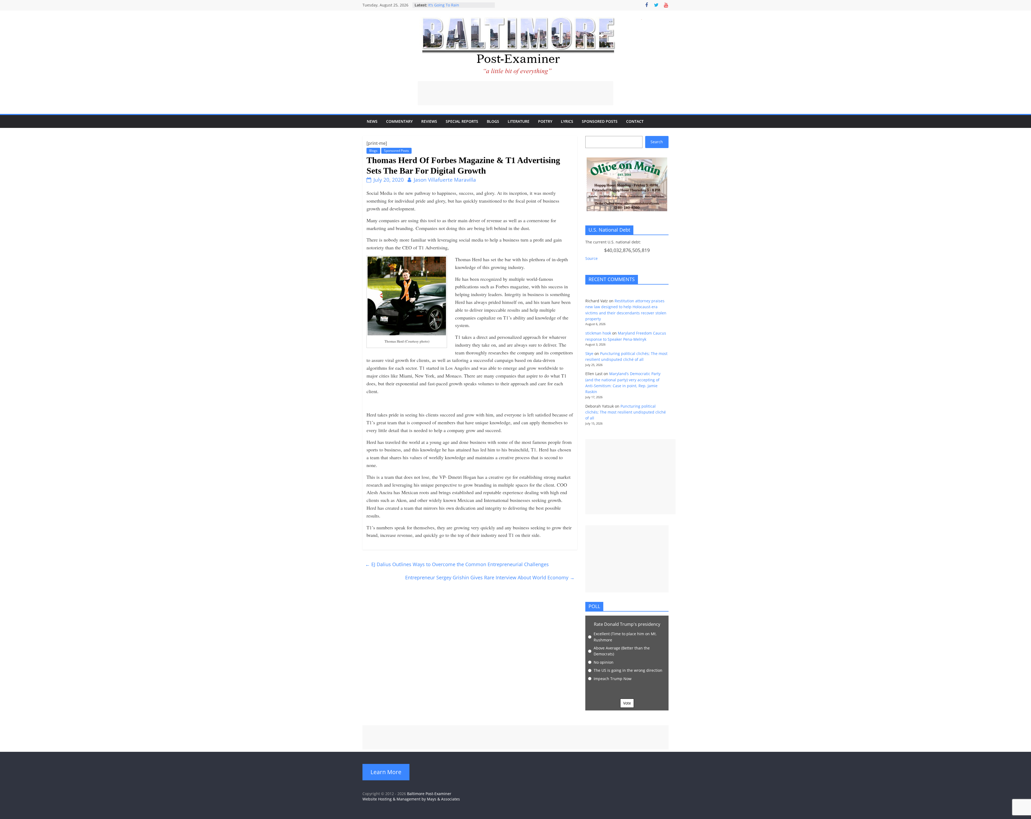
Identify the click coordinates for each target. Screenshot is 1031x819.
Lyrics (567, 121)
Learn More (386, 772)
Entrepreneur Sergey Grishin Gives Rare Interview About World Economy (490, 577)
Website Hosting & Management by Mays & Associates (411, 799)
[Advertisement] (515, 93)
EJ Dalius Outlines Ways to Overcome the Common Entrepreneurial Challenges (457, 564)
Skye (589, 353)
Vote (627, 703)
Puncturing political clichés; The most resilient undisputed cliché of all (625, 412)
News (372, 121)
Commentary (399, 121)
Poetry (545, 121)
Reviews (429, 121)
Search (657, 141)
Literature (518, 121)
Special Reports (462, 121)
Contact (635, 121)
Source (591, 258)
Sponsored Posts (600, 121)
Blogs (493, 121)
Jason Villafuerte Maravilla (445, 179)
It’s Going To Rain (443, 5)
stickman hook (598, 333)
